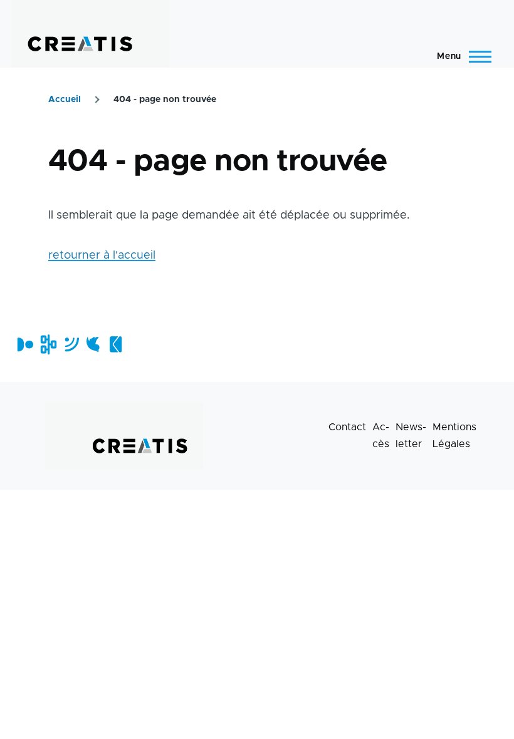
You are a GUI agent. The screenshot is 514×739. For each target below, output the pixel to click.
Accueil (64, 99)
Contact (347, 427)
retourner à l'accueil (101, 255)
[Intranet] (47, 344)
